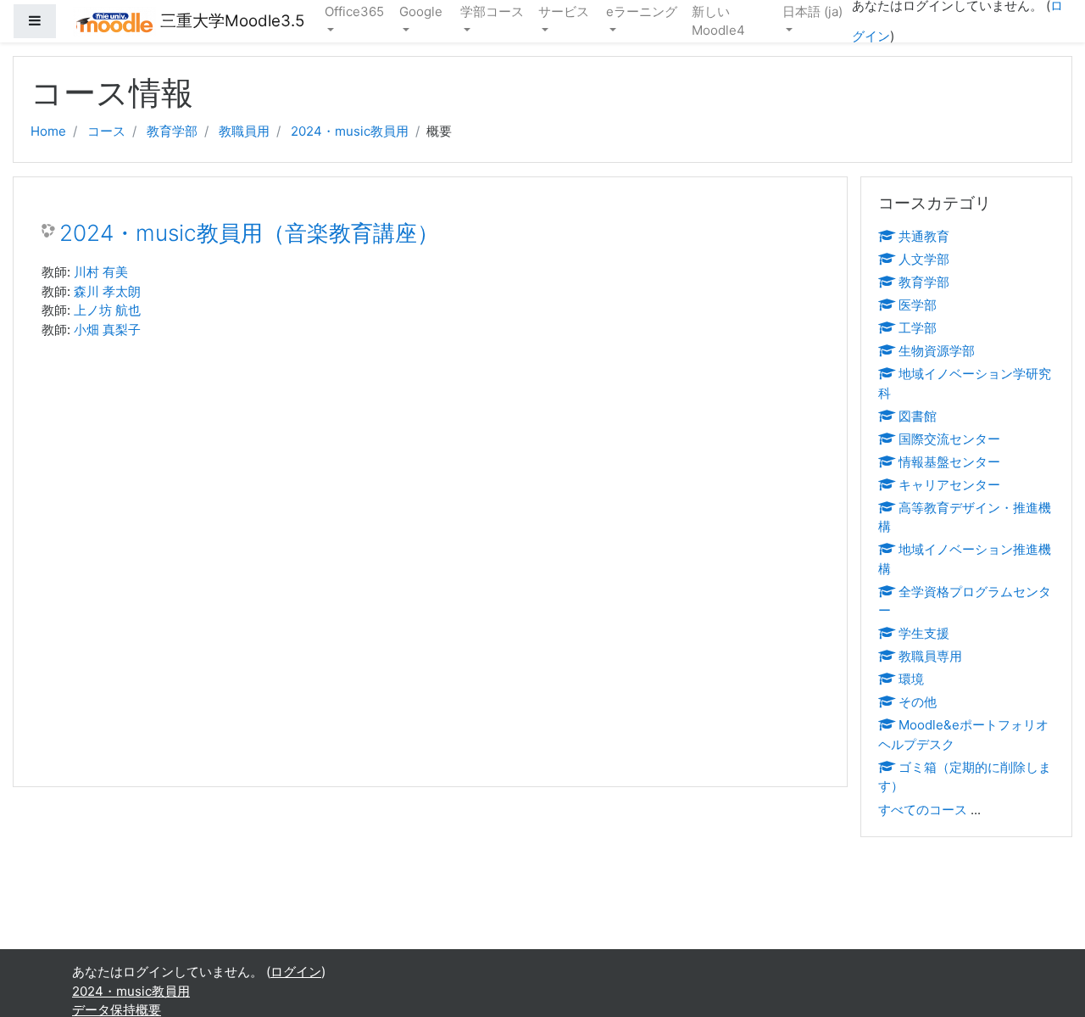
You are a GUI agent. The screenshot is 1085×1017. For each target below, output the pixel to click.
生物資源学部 (937, 351)
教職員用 (244, 131)
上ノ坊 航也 (107, 310)
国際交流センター (949, 439)
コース (106, 131)
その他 (918, 702)
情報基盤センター (949, 462)
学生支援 (924, 633)
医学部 (918, 305)
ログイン (295, 972)
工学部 (918, 328)
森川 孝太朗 (107, 291)
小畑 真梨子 (107, 329)
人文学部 (924, 259)
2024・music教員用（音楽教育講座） (249, 233)
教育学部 (172, 131)
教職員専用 (930, 656)
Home (48, 131)
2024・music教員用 (350, 131)
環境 (911, 679)
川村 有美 (101, 272)
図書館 (918, 416)
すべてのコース (922, 810)
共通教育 (924, 236)
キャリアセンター (949, 485)
